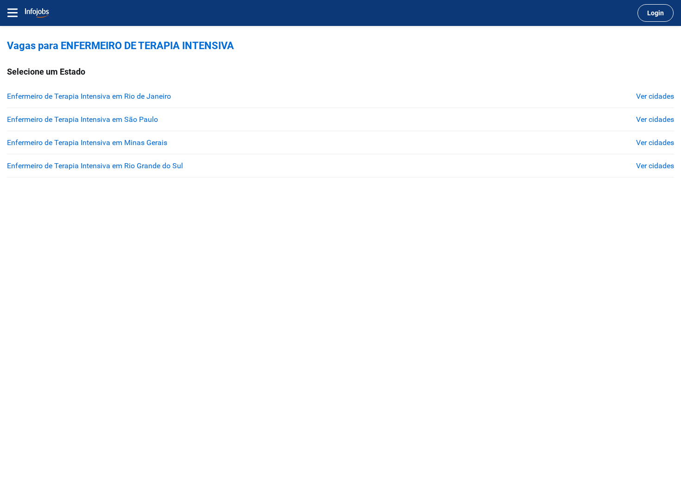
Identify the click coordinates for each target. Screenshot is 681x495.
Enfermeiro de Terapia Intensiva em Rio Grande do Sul (95, 165)
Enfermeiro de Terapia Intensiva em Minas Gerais (87, 142)
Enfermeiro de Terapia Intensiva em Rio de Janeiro (89, 96)
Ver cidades (655, 96)
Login (655, 13)
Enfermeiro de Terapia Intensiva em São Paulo (82, 119)
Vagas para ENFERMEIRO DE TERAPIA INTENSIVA (120, 45)
